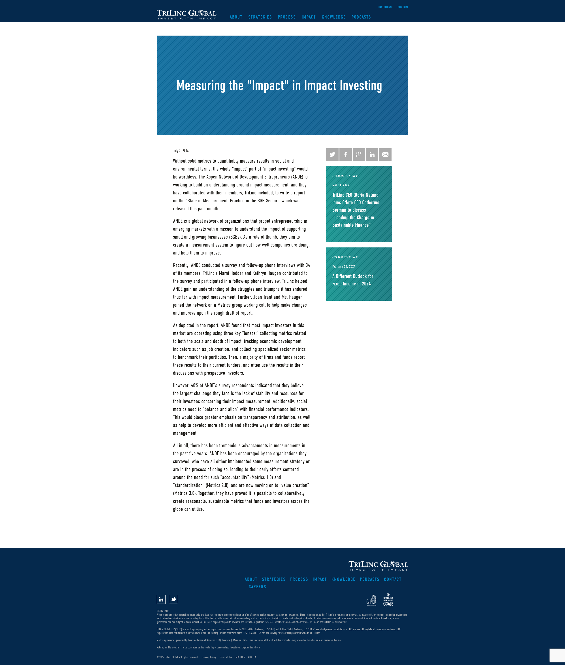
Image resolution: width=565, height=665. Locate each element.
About (236, 17)
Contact (403, 7)
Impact (309, 17)
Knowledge (334, 17)
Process (287, 17)
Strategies (260, 17)
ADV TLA (252, 657)
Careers (257, 587)
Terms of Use (226, 657)
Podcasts (361, 17)
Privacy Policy (209, 657)
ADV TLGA (240, 657)
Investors (385, 7)
